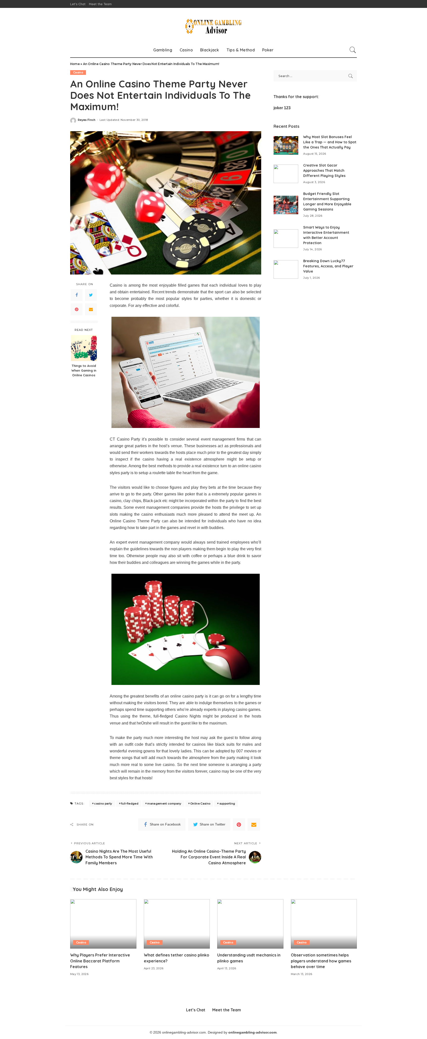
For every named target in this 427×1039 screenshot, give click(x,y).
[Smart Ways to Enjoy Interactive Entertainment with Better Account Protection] (286, 238)
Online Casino (200, 803)
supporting (227, 803)
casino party (103, 803)
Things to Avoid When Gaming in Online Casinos (83, 370)
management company (164, 803)
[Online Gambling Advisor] (213, 25)
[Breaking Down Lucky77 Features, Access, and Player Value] (286, 269)
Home (75, 64)
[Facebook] (77, 295)
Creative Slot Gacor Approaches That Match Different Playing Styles (324, 170)
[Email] (91, 309)
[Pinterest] (77, 309)
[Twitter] (91, 295)
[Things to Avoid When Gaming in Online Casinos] (84, 348)
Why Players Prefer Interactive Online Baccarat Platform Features (100, 961)
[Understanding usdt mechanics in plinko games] (250, 924)
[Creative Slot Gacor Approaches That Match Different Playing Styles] (286, 174)
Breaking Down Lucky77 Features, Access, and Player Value (328, 266)
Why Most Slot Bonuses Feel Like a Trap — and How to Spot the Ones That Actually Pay (329, 142)
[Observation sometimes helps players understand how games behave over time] (324, 924)
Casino (78, 72)
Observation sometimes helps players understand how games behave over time (321, 961)
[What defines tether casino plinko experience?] (177, 924)
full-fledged (129, 803)
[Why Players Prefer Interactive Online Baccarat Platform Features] (103, 924)
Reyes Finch (87, 120)
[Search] (353, 49)
